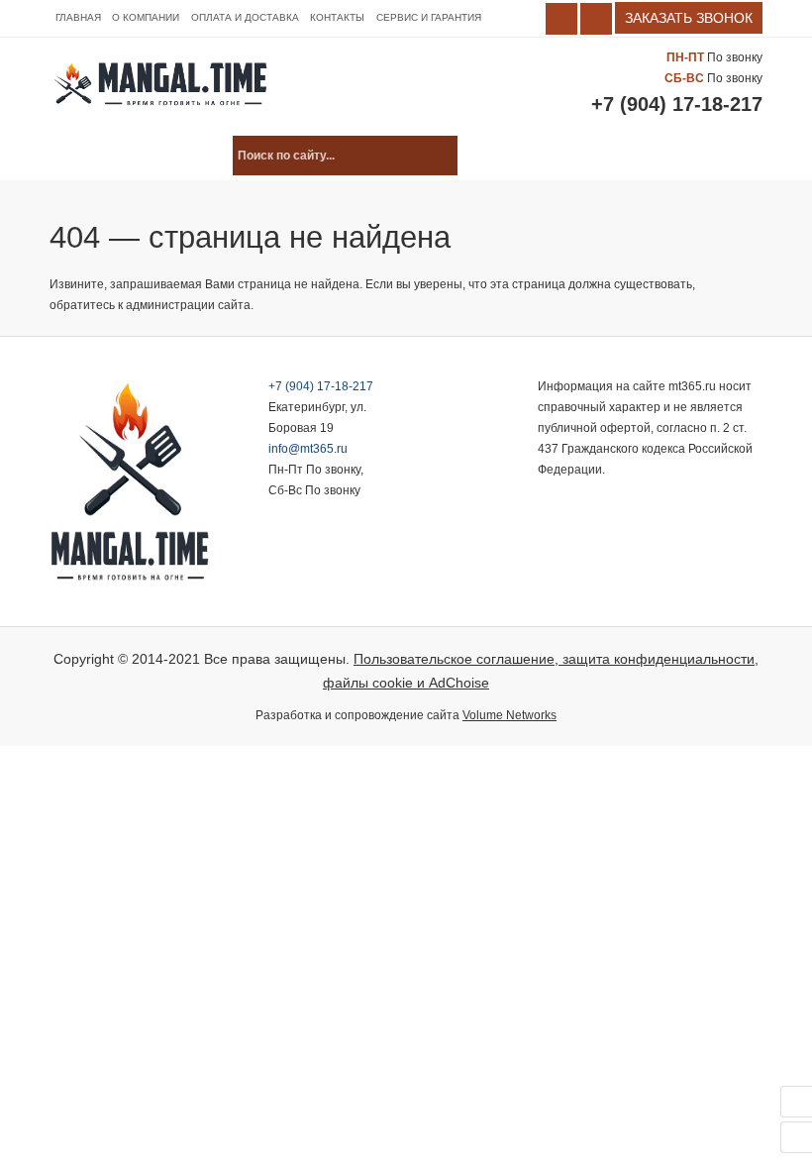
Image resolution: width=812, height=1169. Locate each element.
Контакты (337, 17)
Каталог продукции (132, 155)
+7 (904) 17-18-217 (676, 104)
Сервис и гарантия (428, 17)
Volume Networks (509, 715)
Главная (78, 17)
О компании (145, 17)
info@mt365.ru (308, 449)
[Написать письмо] (796, 1137)
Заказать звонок (689, 18)
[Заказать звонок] (796, 1101)
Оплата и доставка (245, 17)
